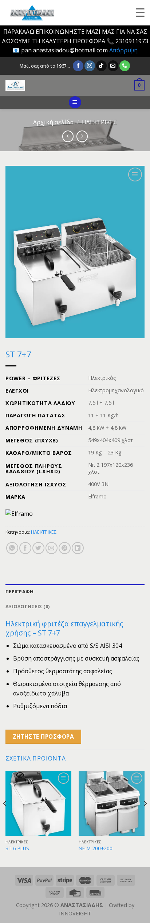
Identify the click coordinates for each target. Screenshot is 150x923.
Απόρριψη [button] (123, 50)
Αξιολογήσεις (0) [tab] (27, 606)
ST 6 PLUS (17, 848)
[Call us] (124, 65)
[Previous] (5, 818)
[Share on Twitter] (38, 548)
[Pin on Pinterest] (65, 548)
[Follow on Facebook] (78, 65)
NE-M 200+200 (95, 848)
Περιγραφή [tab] (19, 591)
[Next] (145, 818)
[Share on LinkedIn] (78, 548)
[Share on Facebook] (25, 548)
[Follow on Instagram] (89, 65)
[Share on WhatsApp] (12, 548)
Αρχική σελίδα (53, 122)
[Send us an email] (113, 65)
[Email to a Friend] (52, 548)
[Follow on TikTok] (101, 65)
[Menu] (75, 102)
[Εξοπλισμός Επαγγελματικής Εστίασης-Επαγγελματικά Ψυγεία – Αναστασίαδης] (56, 85)
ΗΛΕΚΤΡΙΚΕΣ (99, 122)
